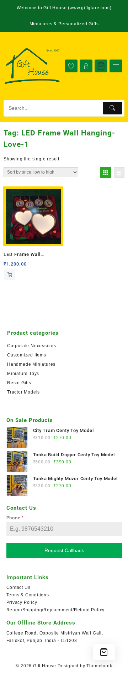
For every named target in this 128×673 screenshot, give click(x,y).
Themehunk (99, 665)
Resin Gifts (19, 382)
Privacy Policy (21, 602)
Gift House (44, 665)
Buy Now (9, 274)
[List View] (119, 172)
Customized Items (26, 355)
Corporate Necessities (31, 345)
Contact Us (18, 587)
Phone (15, 517)
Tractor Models (23, 392)
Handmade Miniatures (31, 364)
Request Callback (64, 550)
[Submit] (112, 108)
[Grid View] (105, 172)
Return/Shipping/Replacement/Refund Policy (55, 609)
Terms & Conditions (27, 594)
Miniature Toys (23, 373)
